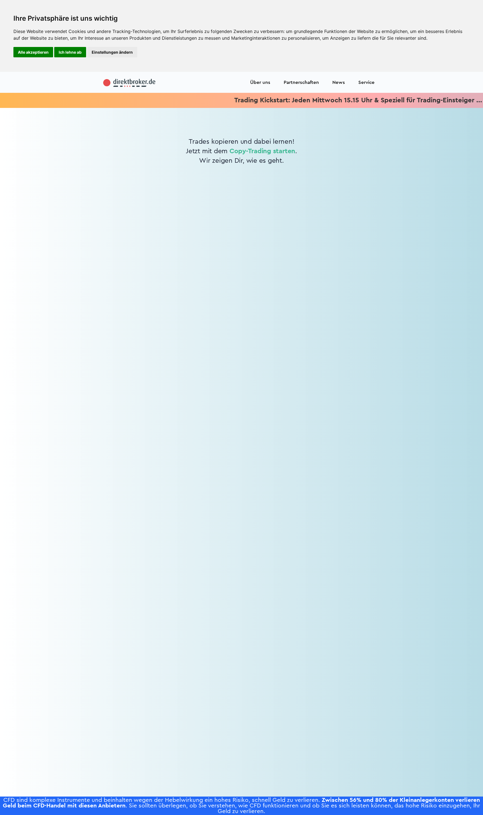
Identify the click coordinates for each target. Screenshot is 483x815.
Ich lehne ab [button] (70, 52)
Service (366, 82)
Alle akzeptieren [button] (33, 52)
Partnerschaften (301, 82)
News (338, 82)
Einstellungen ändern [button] (112, 52)
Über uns (260, 82)
